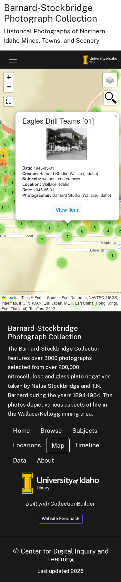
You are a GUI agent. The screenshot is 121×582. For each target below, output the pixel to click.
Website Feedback (61, 518)
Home (21, 430)
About (45, 460)
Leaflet (11, 297)
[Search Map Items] (111, 98)
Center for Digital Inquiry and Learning (64, 555)
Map (58, 445)
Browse (51, 430)
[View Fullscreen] (9, 101)
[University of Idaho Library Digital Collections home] (60, 482)
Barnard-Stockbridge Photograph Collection (50, 13)
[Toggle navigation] (13, 59)
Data (19, 460)
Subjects (84, 430)
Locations (27, 445)
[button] (61, 262)
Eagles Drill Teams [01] (58, 121)
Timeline (87, 445)
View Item (66, 209)
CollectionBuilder (72, 503)
